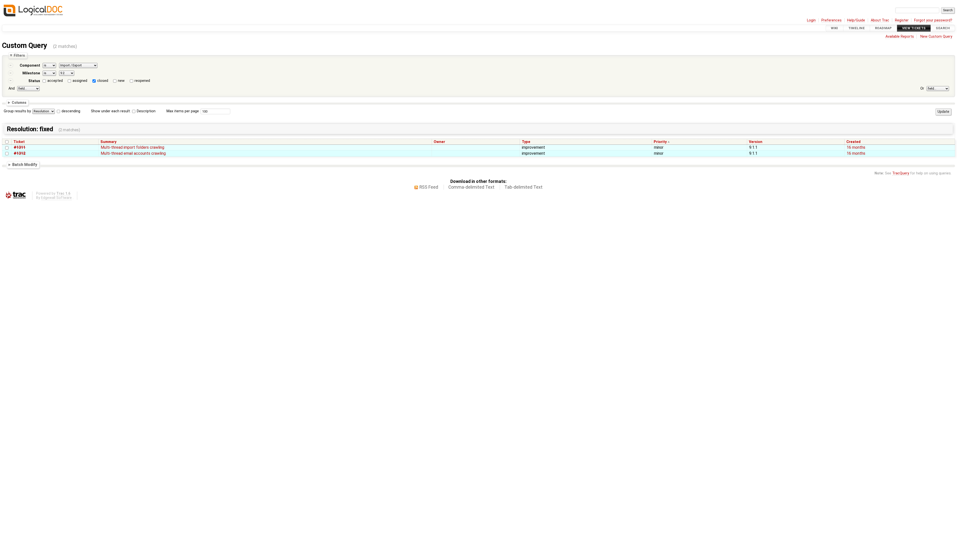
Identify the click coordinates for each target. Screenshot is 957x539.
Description (146, 111)
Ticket (19, 142)
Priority (660, 142)
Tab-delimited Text (523, 187)
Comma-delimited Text (471, 187)
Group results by (17, 111)
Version (755, 142)
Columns (19, 103)
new (121, 81)
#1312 (19, 153)
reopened (142, 81)
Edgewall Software (56, 198)
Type (526, 142)
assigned (80, 81)
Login (811, 20)
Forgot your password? (933, 20)
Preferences (831, 20)
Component (30, 65)
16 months (856, 147)
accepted (55, 81)
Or (922, 88)
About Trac (880, 20)
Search (943, 28)
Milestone (31, 73)
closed (102, 81)
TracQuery (900, 173)
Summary (108, 142)
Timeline (856, 28)
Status (34, 81)
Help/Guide (856, 20)
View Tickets (914, 28)
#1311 (19, 147)
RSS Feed (428, 187)
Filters (19, 55)
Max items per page (182, 111)
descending (71, 111)
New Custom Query (936, 36)
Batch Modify (24, 164)
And (11, 88)
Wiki (834, 28)
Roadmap (883, 28)
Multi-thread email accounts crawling (133, 153)
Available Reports (899, 36)
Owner (439, 142)
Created (853, 142)
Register (902, 20)
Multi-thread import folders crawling (132, 147)
